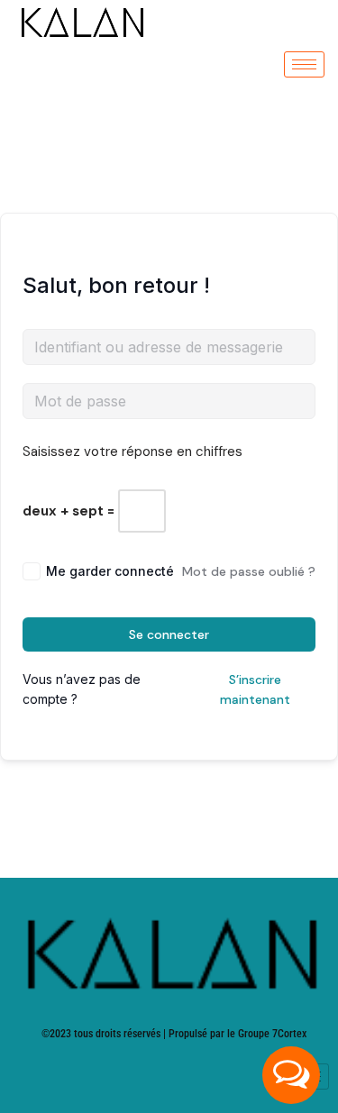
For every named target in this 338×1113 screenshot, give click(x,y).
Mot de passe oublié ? (248, 571)
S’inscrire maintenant (255, 689)
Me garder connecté (110, 571)
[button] (291, 1075)
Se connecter (169, 634)
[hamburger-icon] (304, 64)
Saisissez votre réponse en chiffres (132, 451)
